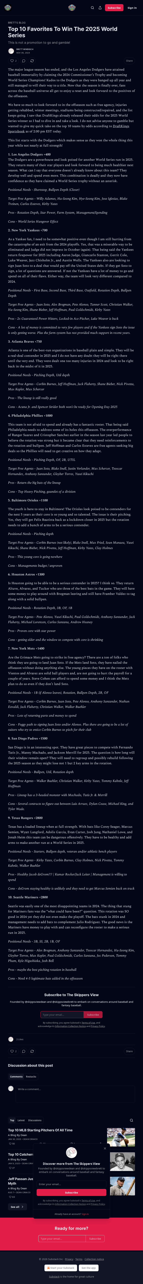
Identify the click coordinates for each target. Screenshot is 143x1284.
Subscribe (114, 7)
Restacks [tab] (31, 1076)
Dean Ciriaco (30, 1139)
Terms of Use (88, 1200)
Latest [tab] (21, 1120)
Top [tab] (12, 1120)
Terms (78, 1259)
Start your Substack (62, 1268)
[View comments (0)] (23, 60)
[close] (105, 1148)
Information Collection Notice (70, 1204)
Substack (54, 1276)
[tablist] (23, 1076)
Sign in (132, 7)
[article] (71, 1137)
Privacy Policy (98, 1204)
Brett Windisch (24, 49)
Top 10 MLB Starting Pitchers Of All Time (40, 1130)
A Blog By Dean (17, 1135)
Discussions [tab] (34, 1120)
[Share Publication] (100, 7)
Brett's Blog (16, 22)
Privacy (69, 1259)
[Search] (92, 7)
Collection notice (94, 1259)
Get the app (89, 1268)
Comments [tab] (16, 1076)
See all (15, 1207)
